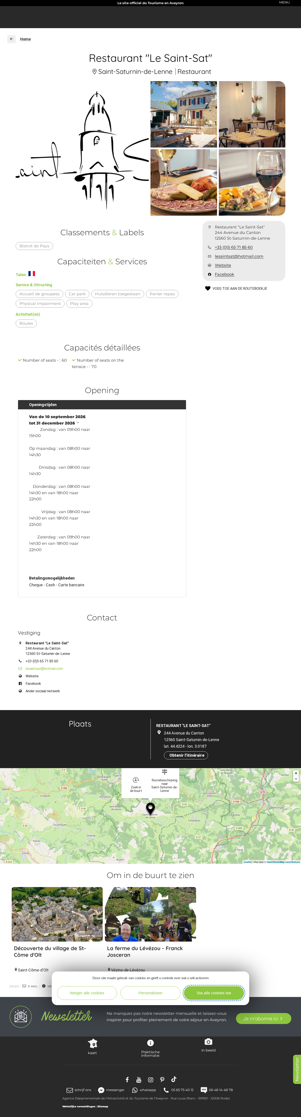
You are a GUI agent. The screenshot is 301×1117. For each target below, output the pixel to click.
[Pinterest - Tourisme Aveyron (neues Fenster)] (162, 1079)
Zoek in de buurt (136, 789)
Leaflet (248, 862)
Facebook (224, 274)
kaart (92, 1053)
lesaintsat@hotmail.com (239, 256)
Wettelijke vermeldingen (78, 1106)
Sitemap (102, 1106)
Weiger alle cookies (87, 993)
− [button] (296, 778)
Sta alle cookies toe (214, 993)
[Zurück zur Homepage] (11, 39)
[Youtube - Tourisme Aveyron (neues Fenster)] (139, 1079)
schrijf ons (83, 1090)
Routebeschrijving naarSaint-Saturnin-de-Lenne (164, 785)
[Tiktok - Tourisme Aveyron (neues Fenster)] (174, 1079)
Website (223, 265)
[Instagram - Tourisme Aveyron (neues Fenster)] (150, 1079)
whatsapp (148, 1090)
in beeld (208, 1050)
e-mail (32, 986)
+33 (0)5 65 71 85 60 (234, 247)
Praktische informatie (150, 1053)
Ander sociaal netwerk (43, 691)
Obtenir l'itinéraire (186, 755)
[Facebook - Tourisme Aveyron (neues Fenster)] (127, 1079)
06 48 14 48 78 (221, 1090)
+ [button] (296, 773)
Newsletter (297, 1069)
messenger (115, 1090)
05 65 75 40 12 (182, 1090)
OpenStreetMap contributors (283, 862)
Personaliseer (150, 993)
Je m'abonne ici (260, 1018)
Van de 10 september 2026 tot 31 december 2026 (57, 420)
